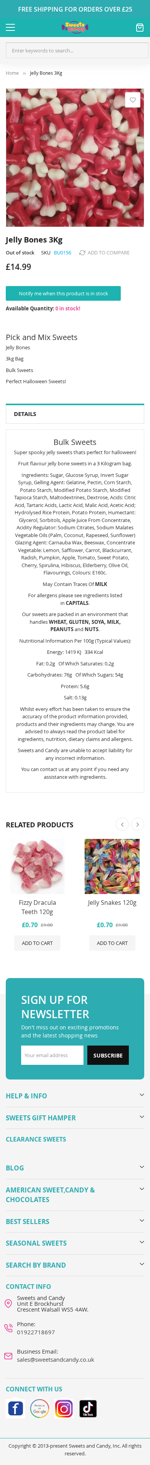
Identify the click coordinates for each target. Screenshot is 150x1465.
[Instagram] (63, 1407)
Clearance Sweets (36, 1139)
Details (25, 414)
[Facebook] (15, 1407)
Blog (15, 1168)
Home (12, 73)
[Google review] (39, 1407)
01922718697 (36, 1332)
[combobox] (77, 50)
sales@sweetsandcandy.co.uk (55, 1359)
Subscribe (108, 1055)
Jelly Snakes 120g (112, 902)
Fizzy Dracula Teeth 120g (37, 907)
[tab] (75, 414)
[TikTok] (88, 1407)
